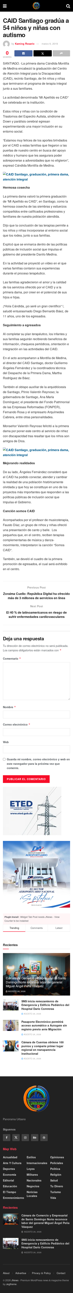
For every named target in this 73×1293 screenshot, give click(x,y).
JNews (14, 1280)
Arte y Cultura (12, 1163)
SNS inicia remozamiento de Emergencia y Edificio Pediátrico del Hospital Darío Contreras (45, 1005)
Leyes (31, 1169)
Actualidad (10, 1157)
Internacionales (37, 1163)
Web (6, 742)
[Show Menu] (5, 6)
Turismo (55, 1192)
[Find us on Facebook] (6, 1137)
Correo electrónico (16, 724)
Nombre (9, 707)
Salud (54, 1180)
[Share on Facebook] (23, 53)
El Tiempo (9, 1192)
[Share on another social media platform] (61, 53)
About (6, 1273)
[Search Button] (68, 6)
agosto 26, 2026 (17, 991)
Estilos (31, 1157)
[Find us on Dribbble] (44, 1137)
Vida (53, 1198)
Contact (61, 1273)
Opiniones (57, 1157)
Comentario (12, 658)
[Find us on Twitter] (16, 1137)
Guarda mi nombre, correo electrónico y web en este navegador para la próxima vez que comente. (38, 763)
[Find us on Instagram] (25, 1137)
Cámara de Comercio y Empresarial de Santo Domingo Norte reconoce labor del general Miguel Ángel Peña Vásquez (36, 982)
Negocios (33, 1186)
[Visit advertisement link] (36, 874)
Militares (32, 1174)
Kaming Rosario (24, 43)
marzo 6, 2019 (50, 43)
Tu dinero (56, 1186)
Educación (10, 1186)
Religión (55, 1174)
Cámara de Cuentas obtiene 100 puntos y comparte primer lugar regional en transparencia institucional (42, 1047)
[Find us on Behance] (34, 1137)
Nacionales (34, 1180)
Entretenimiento (13, 1198)
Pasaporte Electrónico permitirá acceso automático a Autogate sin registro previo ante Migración (44, 1025)
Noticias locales (32, 1194)
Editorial (8, 1180)
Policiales (56, 1163)
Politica (55, 1169)
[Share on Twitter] (42, 53)
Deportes (9, 1169)
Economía (9, 1174)
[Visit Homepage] (36, 6)
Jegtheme (11, 1284)
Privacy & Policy (41, 1273)
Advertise (20, 1273)
